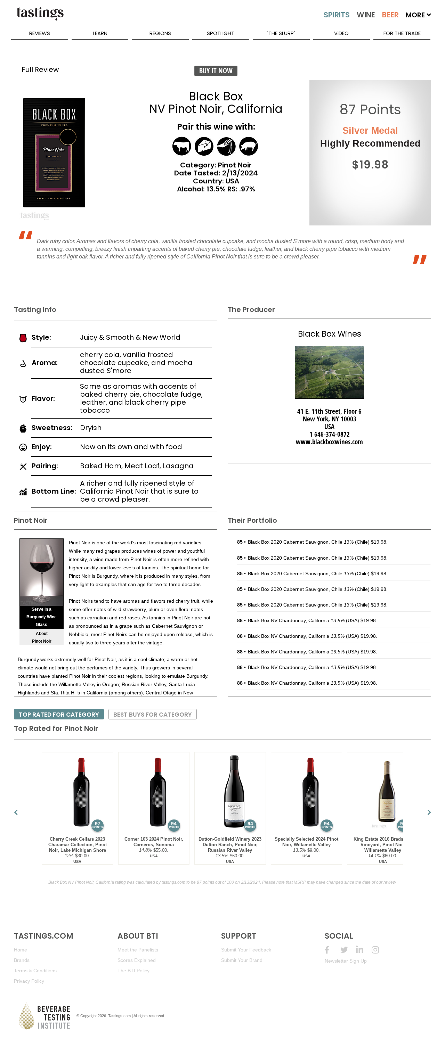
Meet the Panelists (138, 950)
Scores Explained (137, 960)
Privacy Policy (29, 981)
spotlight (220, 33)
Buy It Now (216, 70)
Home (20, 950)
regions (160, 33)
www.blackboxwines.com (329, 441)
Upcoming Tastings (379, 950)
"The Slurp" (281, 33)
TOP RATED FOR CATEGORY (59, 714)
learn (100, 33)
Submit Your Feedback (246, 950)
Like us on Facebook (332, 950)
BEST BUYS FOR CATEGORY (152, 714)
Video (341, 33)
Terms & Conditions (35, 970)
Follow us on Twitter (348, 950)
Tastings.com (119, 1016)
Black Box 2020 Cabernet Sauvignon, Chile (301, 542)
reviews (39, 33)
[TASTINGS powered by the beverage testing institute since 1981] (40, 17)
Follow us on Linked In (364, 950)
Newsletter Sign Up (346, 961)
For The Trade (402, 33)
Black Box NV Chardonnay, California (296, 620)
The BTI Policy (133, 970)
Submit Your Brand (241, 960)
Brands (22, 960)
